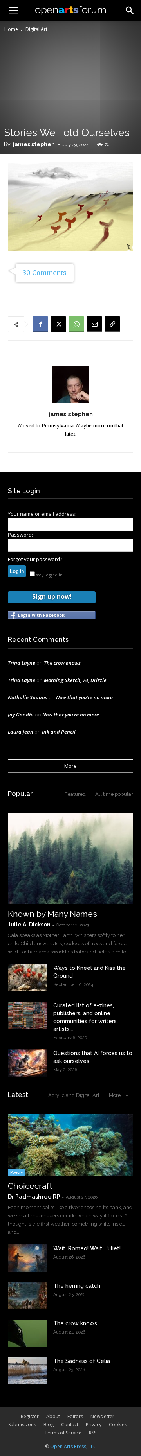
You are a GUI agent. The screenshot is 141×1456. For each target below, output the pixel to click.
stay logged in (49, 575)
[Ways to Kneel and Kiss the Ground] (27, 977)
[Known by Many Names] (70, 858)
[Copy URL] (112, 324)
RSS (92, 1432)
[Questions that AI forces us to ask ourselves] (27, 1063)
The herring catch (76, 1286)
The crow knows (62, 662)
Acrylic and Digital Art (73, 1095)
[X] (58, 324)
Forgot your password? (35, 559)
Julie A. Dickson (29, 924)
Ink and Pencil (59, 731)
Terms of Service (63, 1432)
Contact (69, 1424)
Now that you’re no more (84, 697)
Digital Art (36, 29)
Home (11, 29)
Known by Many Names (52, 914)
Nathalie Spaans (27, 697)
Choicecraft (30, 1186)
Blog (48, 1424)
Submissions (22, 1424)
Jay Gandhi (21, 714)
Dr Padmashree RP (34, 1197)
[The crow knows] (27, 1333)
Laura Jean (20, 731)
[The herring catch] (27, 1295)
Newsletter (102, 1416)
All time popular (114, 794)
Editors (75, 1416)
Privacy (93, 1424)
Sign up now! (51, 596)
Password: (20, 534)
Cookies (118, 1424)
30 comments (45, 272)
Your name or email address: (42, 513)
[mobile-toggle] (13, 10)
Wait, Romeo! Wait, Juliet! (87, 1248)
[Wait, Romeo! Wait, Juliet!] (27, 1258)
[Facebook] (40, 324)
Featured (75, 794)
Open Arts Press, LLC (73, 1446)
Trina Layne (21, 662)
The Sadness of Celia (81, 1361)
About (53, 1416)
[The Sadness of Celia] (27, 1370)
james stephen (34, 144)
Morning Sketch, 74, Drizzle (75, 680)
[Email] (94, 324)
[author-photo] (70, 403)
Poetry (16, 1172)
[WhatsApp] (76, 324)
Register (30, 1416)
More (70, 765)
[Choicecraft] (70, 1145)
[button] (130, 10)
